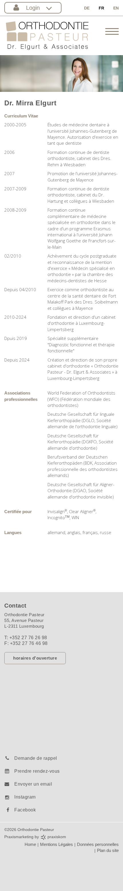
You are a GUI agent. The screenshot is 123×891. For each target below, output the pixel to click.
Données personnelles (98, 844)
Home (30, 844)
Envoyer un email (33, 784)
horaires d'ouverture (35, 658)
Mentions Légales (56, 844)
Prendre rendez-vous (37, 771)
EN (116, 8)
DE (87, 8)
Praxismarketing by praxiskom (35, 836)
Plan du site (108, 850)
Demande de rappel (35, 758)
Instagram (25, 797)
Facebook (25, 809)
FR (101, 8)
